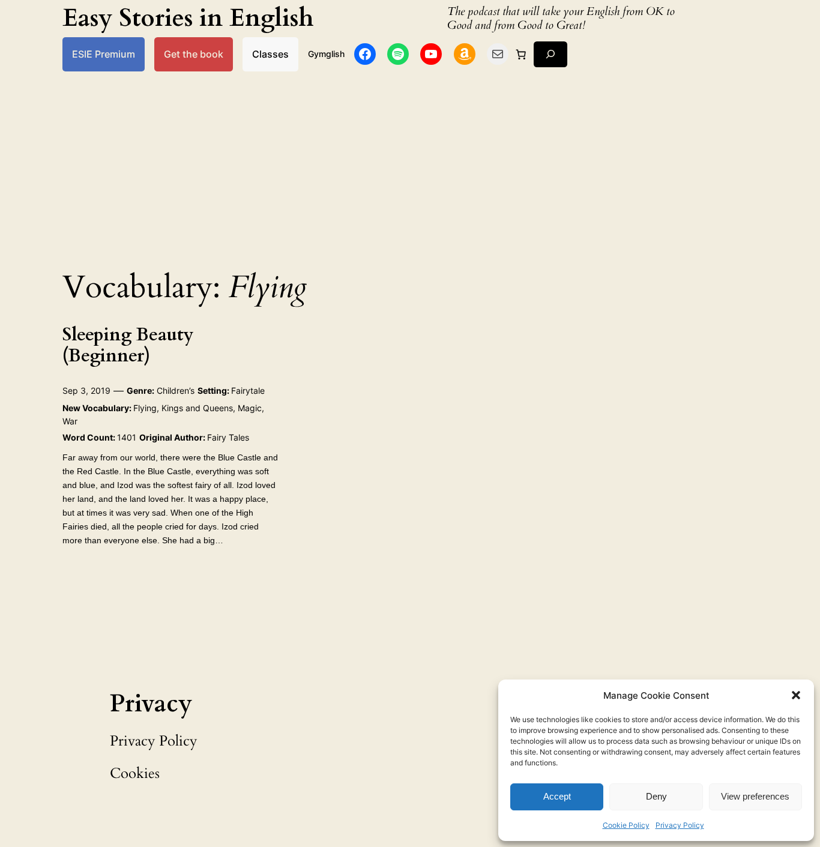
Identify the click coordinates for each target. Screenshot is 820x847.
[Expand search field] (550, 54)
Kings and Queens (197, 408)
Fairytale (248, 390)
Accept (557, 796)
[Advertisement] (410, 167)
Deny (656, 796)
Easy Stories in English (188, 18)
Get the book (193, 54)
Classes (270, 54)
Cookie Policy (626, 825)
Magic (250, 408)
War (69, 421)
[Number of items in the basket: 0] (521, 54)
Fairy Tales (228, 437)
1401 (126, 437)
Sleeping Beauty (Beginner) (128, 346)
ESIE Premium (103, 54)
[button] (796, 695)
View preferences (755, 796)
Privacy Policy (680, 825)
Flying (145, 408)
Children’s (175, 390)
